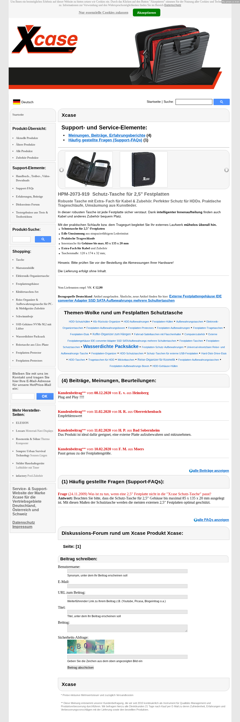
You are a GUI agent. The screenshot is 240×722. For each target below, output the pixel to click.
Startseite (154, 101)
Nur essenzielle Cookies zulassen (103, 12)
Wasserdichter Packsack (30, 336)
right (226, 170)
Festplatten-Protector (28, 352)
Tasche (20, 259)
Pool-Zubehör (29, 475)
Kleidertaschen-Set (27, 291)
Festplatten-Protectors (29, 360)
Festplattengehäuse (27, 284)
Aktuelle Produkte (27, 138)
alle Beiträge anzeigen (211, 471)
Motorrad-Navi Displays (34, 430)
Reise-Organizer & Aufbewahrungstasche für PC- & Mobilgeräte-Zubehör (34, 304)
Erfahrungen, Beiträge (29, 196)
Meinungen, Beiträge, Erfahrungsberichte (106, 135)
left (61, 170)
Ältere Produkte (25, 144)
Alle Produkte (24, 151)
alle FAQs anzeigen (213, 520)
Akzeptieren (146, 12)
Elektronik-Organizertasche (32, 276)
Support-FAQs (25, 188)
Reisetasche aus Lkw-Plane (32, 344)
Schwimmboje (24, 316)
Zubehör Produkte (27, 157)
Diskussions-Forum (28, 204)
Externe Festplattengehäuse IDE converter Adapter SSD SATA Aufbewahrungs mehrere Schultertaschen (140, 298)
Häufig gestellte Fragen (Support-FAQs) (105, 140)
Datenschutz (172, 5)
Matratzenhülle (25, 268)
